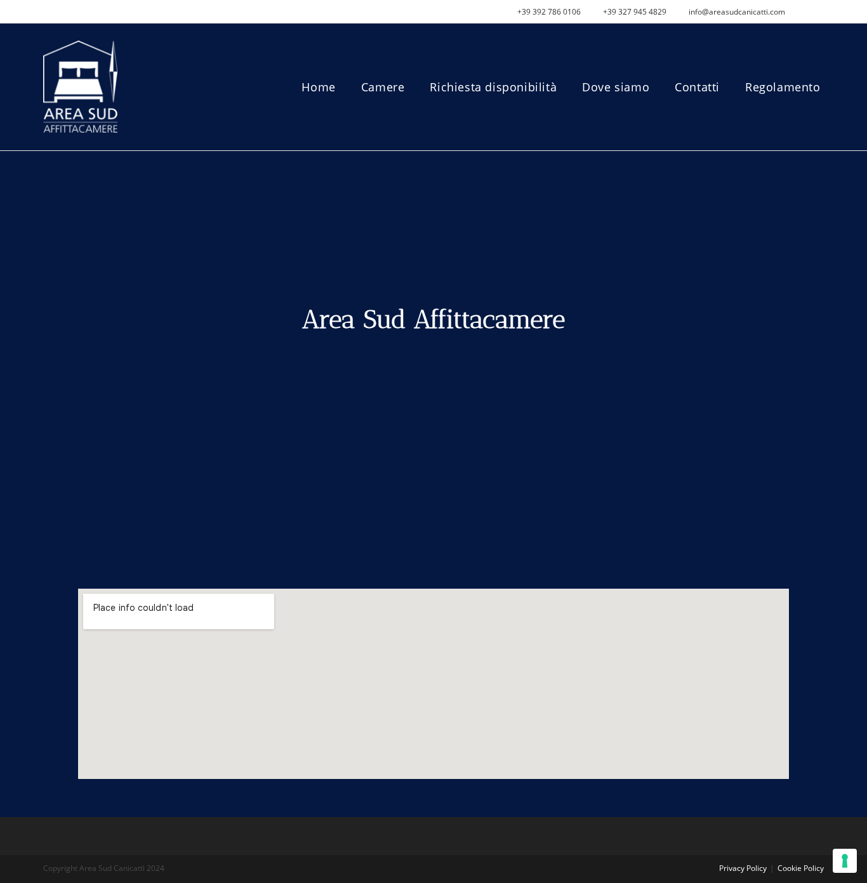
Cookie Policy (801, 868)
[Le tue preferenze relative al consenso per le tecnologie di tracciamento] (845, 861)
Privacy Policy (743, 868)
